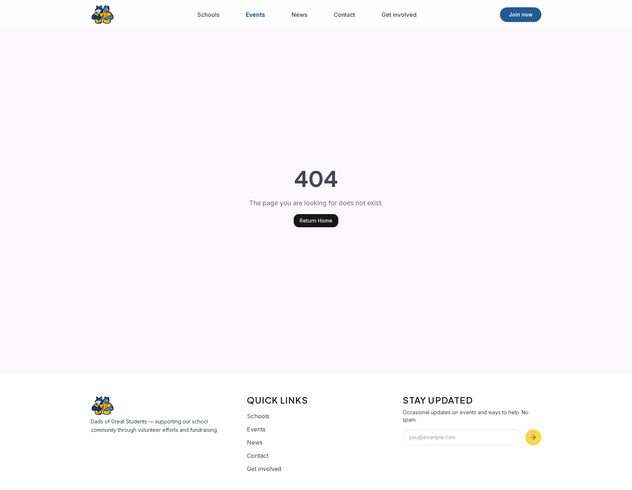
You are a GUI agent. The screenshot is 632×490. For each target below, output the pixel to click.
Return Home (316, 220)
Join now (521, 14)
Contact (344, 14)
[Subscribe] (533, 437)
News (299, 14)
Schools (208, 14)
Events (255, 14)
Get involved (399, 14)
